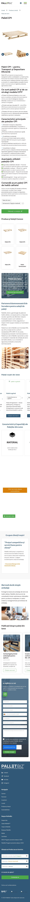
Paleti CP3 (22, 242)
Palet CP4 (7, 264)
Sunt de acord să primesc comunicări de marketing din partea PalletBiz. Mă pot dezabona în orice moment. (14, 741)
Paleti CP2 (8, 242)
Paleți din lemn (5, 13)
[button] (2, 399)
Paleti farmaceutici (22, 265)
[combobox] (4, 714)
